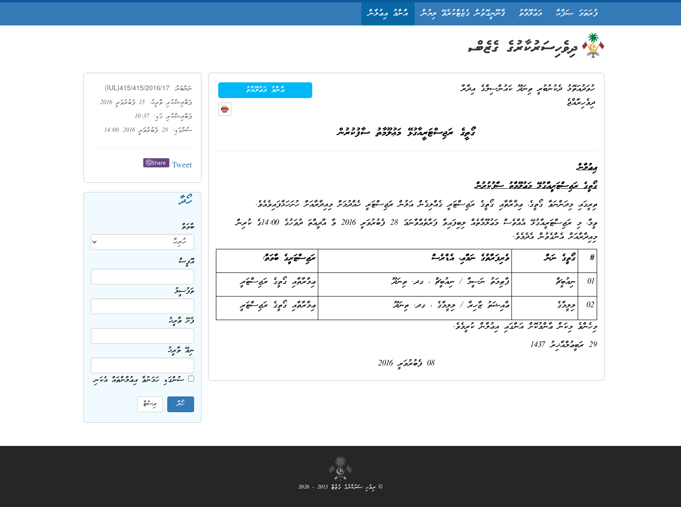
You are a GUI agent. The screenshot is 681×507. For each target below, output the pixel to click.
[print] (224, 109)
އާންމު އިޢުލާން (388, 13)
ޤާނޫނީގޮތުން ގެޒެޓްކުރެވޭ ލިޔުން (463, 13)
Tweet (182, 166)
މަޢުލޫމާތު (530, 13)
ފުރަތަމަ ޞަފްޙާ (577, 13)
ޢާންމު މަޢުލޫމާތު (265, 90)
